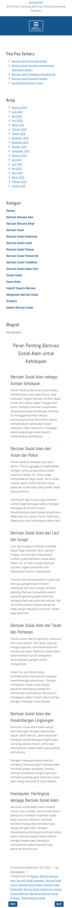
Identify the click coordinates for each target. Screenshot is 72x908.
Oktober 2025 (19, 147)
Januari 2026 (19, 133)
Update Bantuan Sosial (19, 307)
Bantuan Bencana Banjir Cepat (27, 83)
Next (59, 904)
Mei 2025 (17, 168)
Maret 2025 (18, 177)
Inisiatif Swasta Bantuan (21, 288)
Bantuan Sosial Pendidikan (21, 262)
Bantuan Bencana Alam (20, 217)
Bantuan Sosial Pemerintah (22, 256)
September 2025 (21, 151)
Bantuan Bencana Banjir (20, 223)
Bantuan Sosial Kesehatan (21, 236)
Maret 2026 (18, 125)
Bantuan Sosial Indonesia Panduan (29, 78)
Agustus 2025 (19, 155)
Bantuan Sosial (15, 230)
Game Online (13, 282)
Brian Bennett (17, 872)
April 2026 (17, 120)
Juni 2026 (17, 112)
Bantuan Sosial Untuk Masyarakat (29, 61)
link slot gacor (13, 332)
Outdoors (11, 301)
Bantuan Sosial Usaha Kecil (22, 269)
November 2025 (20, 142)
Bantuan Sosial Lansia (19, 243)
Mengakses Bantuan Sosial (22, 294)
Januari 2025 (19, 186)
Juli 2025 (17, 160)
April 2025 (17, 173)
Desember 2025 (20, 138)
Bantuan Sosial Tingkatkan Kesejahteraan (33, 74)
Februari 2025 (19, 181)
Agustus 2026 (19, 107)
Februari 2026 (19, 129)
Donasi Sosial (14, 275)
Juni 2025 (17, 164)
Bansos (10, 211)
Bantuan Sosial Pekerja (20, 249)
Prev (13, 904)
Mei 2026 (17, 116)
